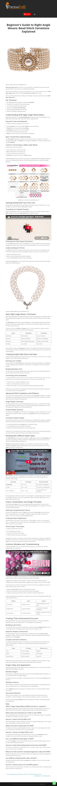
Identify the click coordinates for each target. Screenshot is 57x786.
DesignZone (42, 784)
